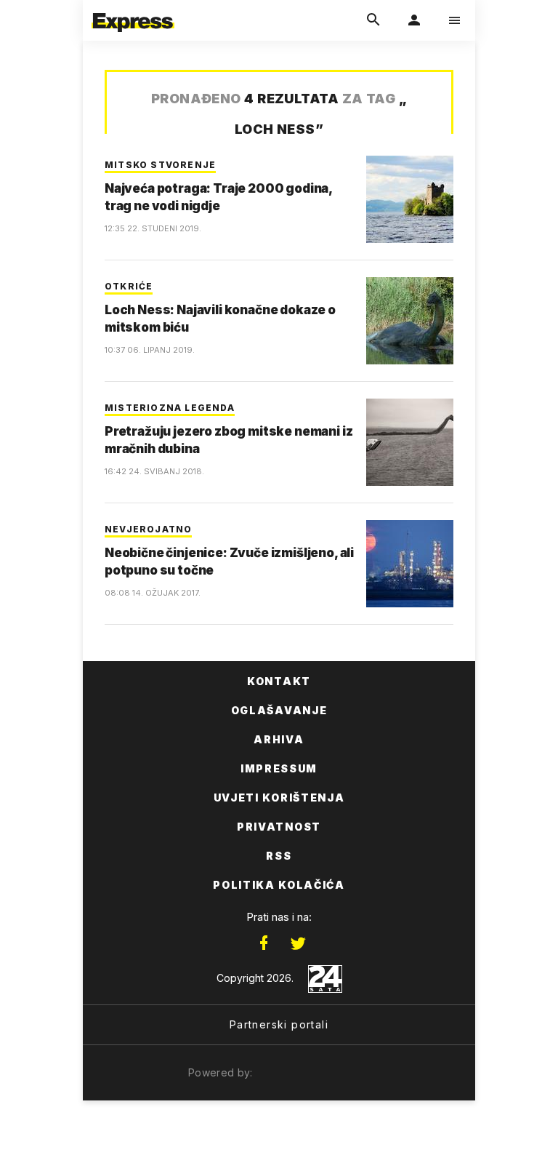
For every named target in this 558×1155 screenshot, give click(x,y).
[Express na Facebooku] (263, 943)
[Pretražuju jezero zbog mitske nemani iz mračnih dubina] (409, 442)
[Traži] (373, 20)
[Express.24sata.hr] (133, 9)
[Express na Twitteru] (297, 943)
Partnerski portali (279, 1024)
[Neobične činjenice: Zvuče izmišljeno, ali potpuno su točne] (409, 563)
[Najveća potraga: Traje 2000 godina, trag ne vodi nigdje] (409, 199)
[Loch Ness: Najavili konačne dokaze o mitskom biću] (409, 320)
